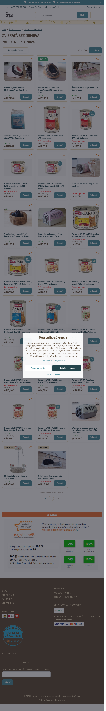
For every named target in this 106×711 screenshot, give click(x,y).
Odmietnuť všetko (38, 368)
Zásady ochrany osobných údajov (53, 360)
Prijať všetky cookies (67, 368)
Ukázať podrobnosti (53, 374)
